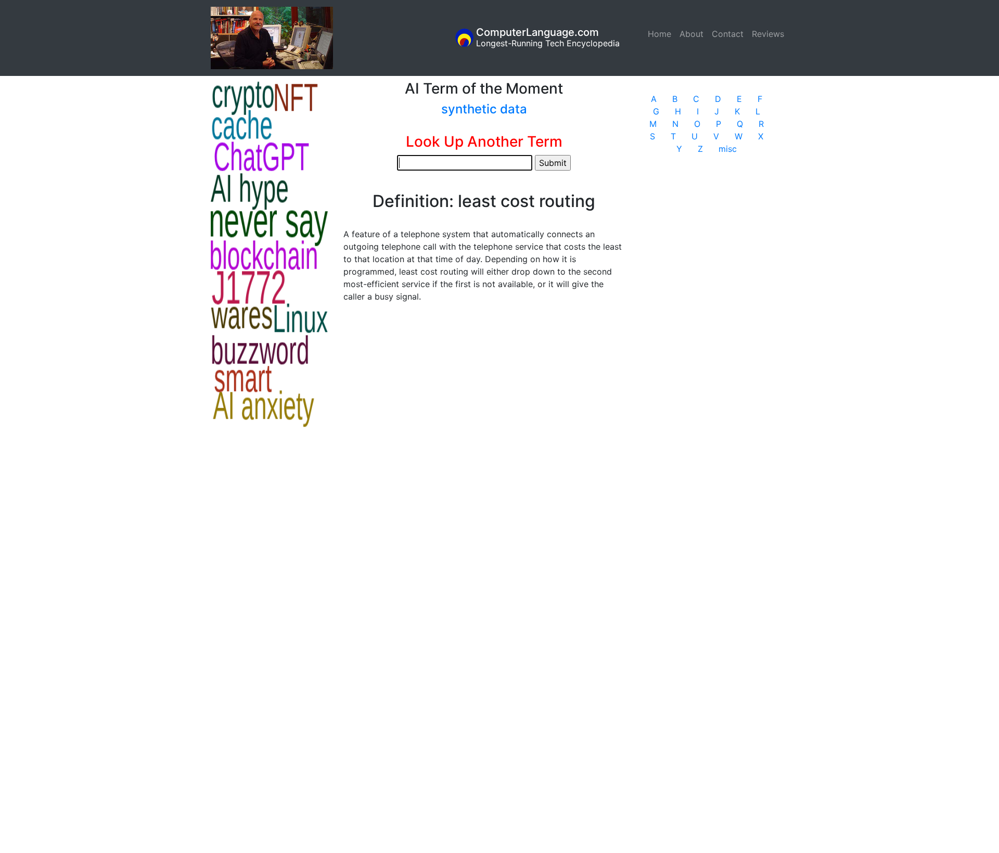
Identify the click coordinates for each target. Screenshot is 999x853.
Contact (728, 34)
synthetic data (484, 109)
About (691, 34)
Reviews (768, 34)
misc (728, 149)
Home (661, 34)
